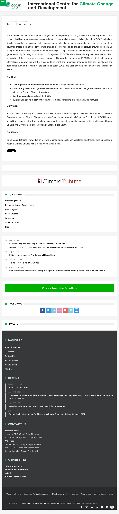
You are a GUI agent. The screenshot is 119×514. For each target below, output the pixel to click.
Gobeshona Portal (13, 466)
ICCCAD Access (11, 360)
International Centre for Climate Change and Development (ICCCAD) (51, 503)
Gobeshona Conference (16, 469)
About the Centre (12, 347)
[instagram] (76, 310)
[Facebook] (42, 310)
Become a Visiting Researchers (19, 205)
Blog (7, 227)
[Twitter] (48, 310)
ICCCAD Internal (12, 364)
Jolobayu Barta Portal (15, 476)
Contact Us (10, 356)
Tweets (13, 324)
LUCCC (8, 473)
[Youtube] (65, 310)
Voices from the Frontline (59, 288)
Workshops (10, 218)
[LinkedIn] (53, 310)
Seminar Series (12, 222)
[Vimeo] (70, 310)
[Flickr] (59, 310)
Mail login (9, 351)
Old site (8, 369)
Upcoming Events (13, 200)
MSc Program (11, 209)
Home (9, 21)
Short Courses (11, 213)
